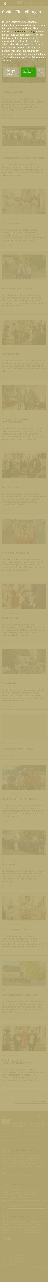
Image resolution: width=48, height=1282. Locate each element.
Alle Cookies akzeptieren (28, 71)
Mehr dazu (41, 71)
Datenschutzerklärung (23, 31)
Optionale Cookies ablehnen (11, 72)
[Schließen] (24, 3)
